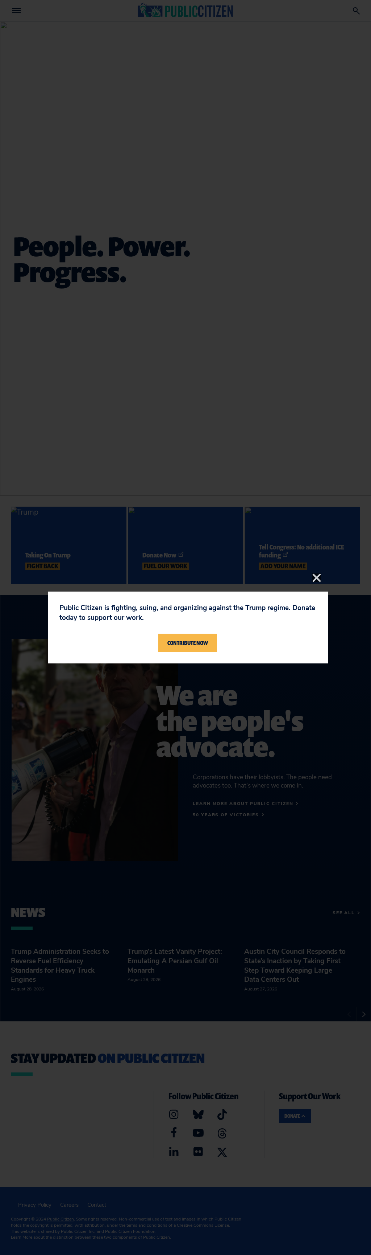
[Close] (316, 577)
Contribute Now (187, 643)
